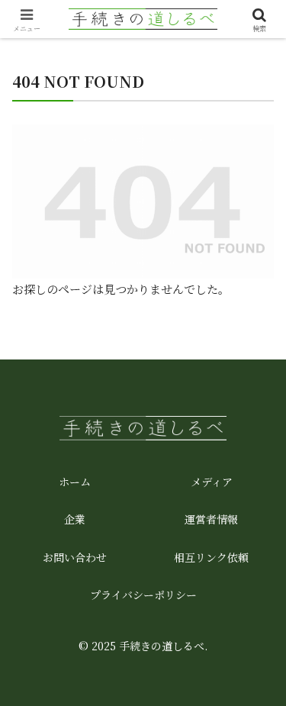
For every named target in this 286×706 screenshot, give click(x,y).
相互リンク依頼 (211, 557)
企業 (74, 519)
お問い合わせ (75, 557)
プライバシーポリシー (143, 594)
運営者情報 (211, 519)
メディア (212, 481)
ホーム (75, 481)
